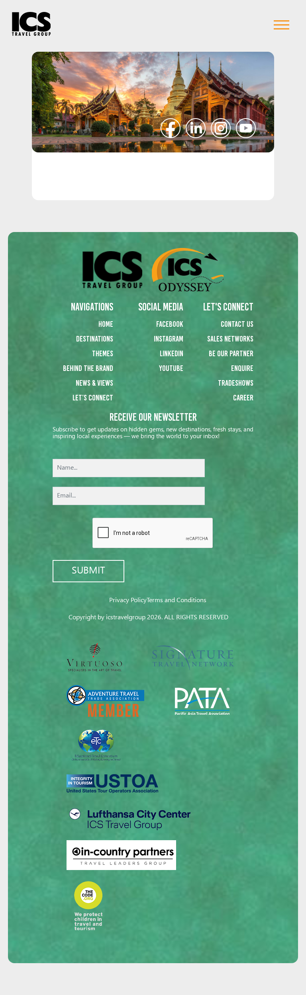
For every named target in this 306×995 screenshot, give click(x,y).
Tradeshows (235, 383)
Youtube (171, 368)
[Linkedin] (196, 127)
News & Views (94, 383)
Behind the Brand (88, 368)
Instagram (168, 338)
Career (243, 397)
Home (105, 324)
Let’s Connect (93, 397)
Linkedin (171, 353)
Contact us (237, 324)
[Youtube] (246, 127)
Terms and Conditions (176, 600)
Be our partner (231, 353)
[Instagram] (221, 127)
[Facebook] (170, 127)
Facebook (169, 324)
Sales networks (230, 338)
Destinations (94, 338)
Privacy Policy (128, 600)
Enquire (242, 368)
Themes (102, 353)
